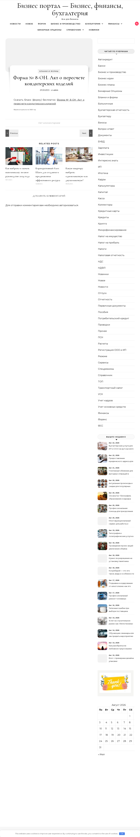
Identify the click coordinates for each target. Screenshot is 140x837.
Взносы (102, 122)
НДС (100, 261)
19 (112, 735)
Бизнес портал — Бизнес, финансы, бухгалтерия (70, 9)
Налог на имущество (110, 236)
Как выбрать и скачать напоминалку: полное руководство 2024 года (17, 172)
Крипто (102, 223)
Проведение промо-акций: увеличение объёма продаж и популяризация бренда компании (121, 547)
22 (130, 735)
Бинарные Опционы (50, 30)
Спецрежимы (106, 369)
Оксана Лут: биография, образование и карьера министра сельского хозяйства (120, 498)
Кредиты (103, 217)
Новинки (94, 30)
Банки (101, 66)
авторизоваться (68, 205)
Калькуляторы (106, 186)
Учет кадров (105, 400)
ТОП (100, 381)
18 (107, 735)
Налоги (102, 249)
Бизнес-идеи (106, 78)
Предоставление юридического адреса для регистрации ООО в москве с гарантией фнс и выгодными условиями (121, 460)
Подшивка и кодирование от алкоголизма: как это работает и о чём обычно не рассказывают (121, 585)
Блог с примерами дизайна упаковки (121, 659)
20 (118, 735)
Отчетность (105, 299)
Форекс (102, 419)
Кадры (102, 179)
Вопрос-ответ (106, 129)
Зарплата (103, 148)
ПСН (100, 337)
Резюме (102, 356)
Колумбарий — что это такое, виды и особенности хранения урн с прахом (121, 572)
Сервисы (103, 362)
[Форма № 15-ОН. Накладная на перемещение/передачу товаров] (11, 133)
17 (101, 735)
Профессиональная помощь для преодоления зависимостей (121, 510)
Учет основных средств (112, 407)
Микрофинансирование (112, 230)
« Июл (101, 754)
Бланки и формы (49, 71)
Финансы (113, 24)
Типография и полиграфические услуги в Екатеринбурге (121, 535)
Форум (42, 24)
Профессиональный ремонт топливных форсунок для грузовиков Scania (121, 597)
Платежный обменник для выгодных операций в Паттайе (121, 473)
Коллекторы (105, 204)
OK (122, 833)
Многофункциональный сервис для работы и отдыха (120, 523)
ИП (100, 167)
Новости (15, 24)
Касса (101, 198)
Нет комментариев (49, 123)
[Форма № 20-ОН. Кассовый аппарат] (86, 133)
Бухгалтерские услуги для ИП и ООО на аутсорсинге (121, 447)
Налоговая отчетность (111, 255)
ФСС (100, 425)
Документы (105, 135)
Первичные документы (112, 305)
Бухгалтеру (104, 116)
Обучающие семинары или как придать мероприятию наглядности (121, 635)
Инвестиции (105, 154)
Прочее (102, 331)
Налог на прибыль (108, 242)
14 (125, 728)
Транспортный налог (110, 388)
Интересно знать (108, 160)
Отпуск (102, 293)
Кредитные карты (108, 211)
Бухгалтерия (92, 24)
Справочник (73, 30)
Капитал (103, 192)
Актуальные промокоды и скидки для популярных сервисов (120, 485)
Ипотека (103, 173)
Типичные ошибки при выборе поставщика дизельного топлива (119, 610)
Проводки (104, 324)
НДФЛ (102, 268)
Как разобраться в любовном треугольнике (120, 647)
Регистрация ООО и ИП (112, 350)
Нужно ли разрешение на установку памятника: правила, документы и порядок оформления (120, 560)
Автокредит (105, 59)
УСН (100, 394)
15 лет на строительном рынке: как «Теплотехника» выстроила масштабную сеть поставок (121, 622)
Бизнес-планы (106, 84)
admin (55, 90)
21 (125, 735)
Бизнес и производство (65, 24)
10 (101, 728)
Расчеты (103, 343)
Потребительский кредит (113, 318)
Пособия (103, 312)
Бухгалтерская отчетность (113, 110)
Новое (29, 24)
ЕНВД (101, 141)
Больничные (105, 103)
